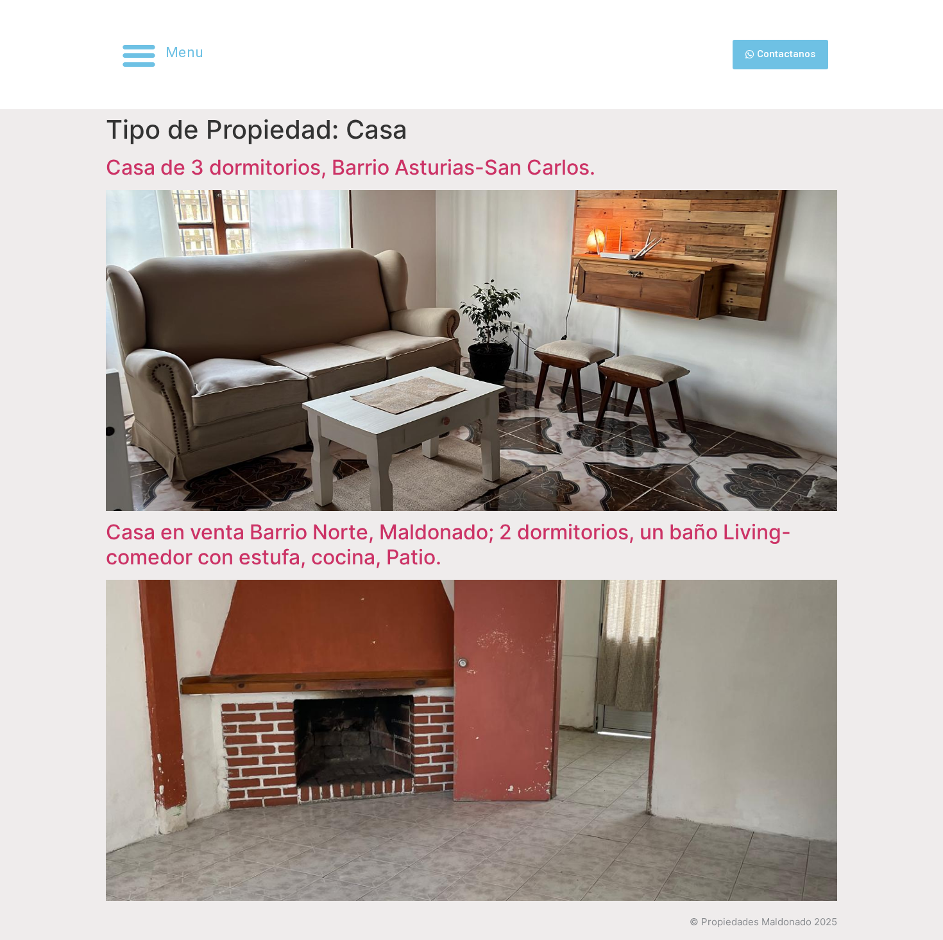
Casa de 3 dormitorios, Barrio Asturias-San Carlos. (350, 167)
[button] (139, 55)
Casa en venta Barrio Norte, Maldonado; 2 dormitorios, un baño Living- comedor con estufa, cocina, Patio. (448, 544)
